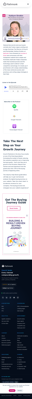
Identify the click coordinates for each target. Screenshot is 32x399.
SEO (3, 306)
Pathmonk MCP (21, 328)
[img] (11, 4)
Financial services (6, 366)
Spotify (16, 110)
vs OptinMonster (21, 362)
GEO (3, 308)
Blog (18, 340)
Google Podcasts (16, 119)
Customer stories (6, 340)
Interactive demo (21, 347)
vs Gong (19, 359)
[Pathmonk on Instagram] (17, 297)
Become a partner (6, 342)
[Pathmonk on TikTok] (10, 297)
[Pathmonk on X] (3, 297)
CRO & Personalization (23, 306)
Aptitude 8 (6, 53)
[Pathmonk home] (8, 266)
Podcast (19, 342)
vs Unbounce (20, 357)
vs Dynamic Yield (21, 366)
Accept (12, 390)
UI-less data (5, 323)
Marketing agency (6, 357)
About (3, 336)
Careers (4, 338)
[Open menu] (28, 4)
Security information (7, 395)
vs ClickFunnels (21, 368)
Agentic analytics (6, 319)
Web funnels (20, 311)
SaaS (3, 362)
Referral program (6, 345)
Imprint (20, 395)
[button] (13, 208)
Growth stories (21, 319)
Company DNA (21, 323)
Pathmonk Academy (22, 336)
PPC (3, 311)
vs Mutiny (19, 364)
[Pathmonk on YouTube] (14, 297)
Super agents (20, 321)
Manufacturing (5, 368)
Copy (16, 382)
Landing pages (21, 308)
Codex (18, 338)
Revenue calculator (22, 349)
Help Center (20, 345)
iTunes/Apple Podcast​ (16, 130)
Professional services (7, 364)
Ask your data (5, 321)
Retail (3, 359)
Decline (20, 390)
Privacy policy (26, 395)
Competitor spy (21, 325)
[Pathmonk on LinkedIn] (6, 297)
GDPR (14, 395)
